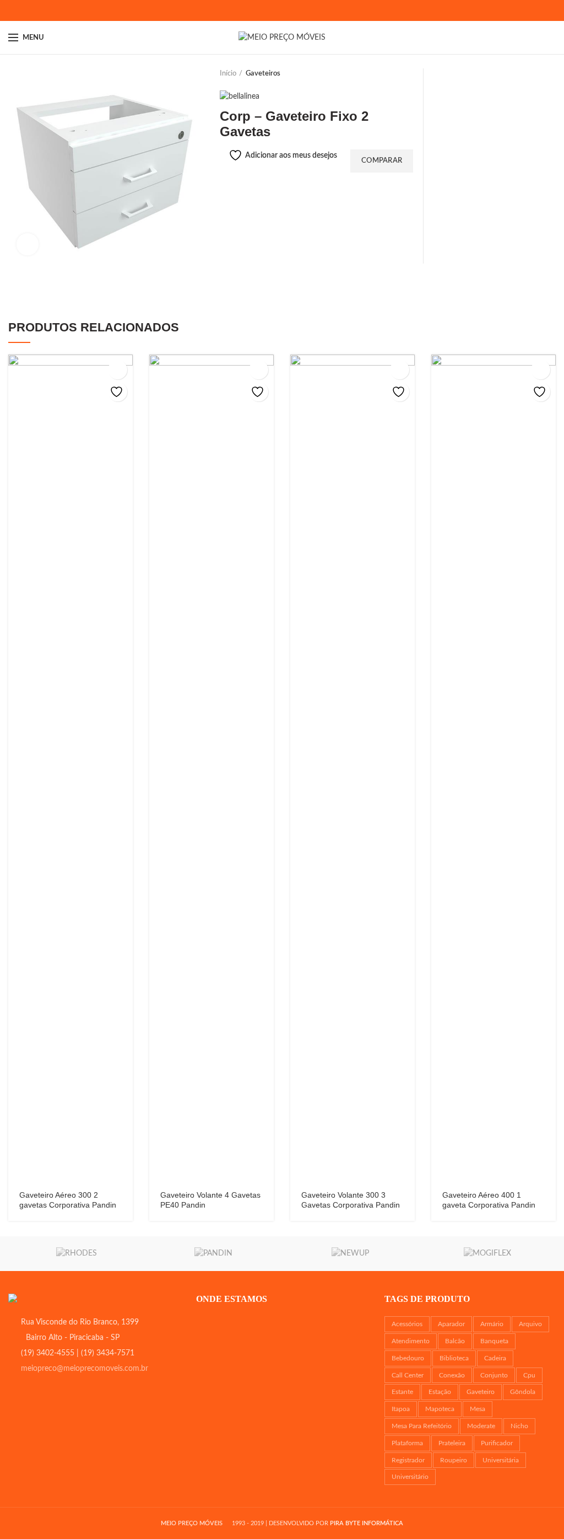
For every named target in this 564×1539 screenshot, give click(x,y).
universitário (410, 1476)
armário (491, 1324)
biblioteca (454, 1358)
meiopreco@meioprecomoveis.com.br (84, 1368)
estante (402, 1391)
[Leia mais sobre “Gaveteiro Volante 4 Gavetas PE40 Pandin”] (258, 369)
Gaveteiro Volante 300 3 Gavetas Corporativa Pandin (350, 1200)
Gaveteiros (263, 73)
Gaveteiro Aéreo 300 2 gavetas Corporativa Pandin (67, 1200)
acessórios (407, 1324)
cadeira (495, 1358)
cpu (529, 1375)
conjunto (494, 1375)
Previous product (387, 73)
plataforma (407, 1443)
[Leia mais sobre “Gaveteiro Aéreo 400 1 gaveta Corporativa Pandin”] (540, 369)
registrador (408, 1460)
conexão (452, 1375)
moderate (481, 1426)
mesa (477, 1409)
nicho (519, 1426)
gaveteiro (481, 1391)
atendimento (411, 1341)
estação (440, 1391)
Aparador (451, 1324)
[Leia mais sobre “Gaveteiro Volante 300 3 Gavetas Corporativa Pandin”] (399, 369)
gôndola (522, 1391)
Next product (409, 73)
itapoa (401, 1409)
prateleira (451, 1443)
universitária (500, 1460)
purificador (497, 1443)
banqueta (494, 1341)
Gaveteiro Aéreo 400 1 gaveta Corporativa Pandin (488, 1200)
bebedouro (408, 1358)
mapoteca (439, 1409)
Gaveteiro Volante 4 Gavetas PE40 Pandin (210, 1200)
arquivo (530, 1324)
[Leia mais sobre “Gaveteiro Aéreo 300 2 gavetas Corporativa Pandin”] (117, 369)
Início (228, 73)
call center (408, 1375)
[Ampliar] (28, 244)
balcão (455, 1341)
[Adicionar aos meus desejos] (117, 391)
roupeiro (453, 1460)
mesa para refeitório (422, 1426)
